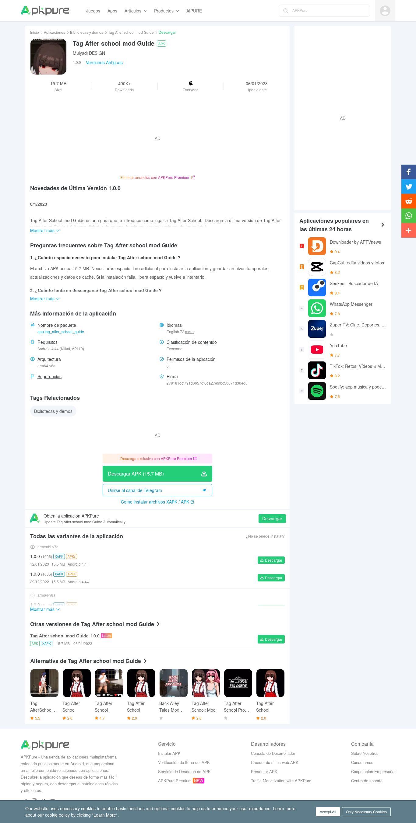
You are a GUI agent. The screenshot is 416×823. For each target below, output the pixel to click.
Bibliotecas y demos (86, 32)
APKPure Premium (175, 780)
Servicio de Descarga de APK (184, 771)
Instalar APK (169, 753)
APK (161, 43)
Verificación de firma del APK (184, 762)
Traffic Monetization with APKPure (281, 780)
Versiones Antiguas (104, 62)
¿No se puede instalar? (265, 536)
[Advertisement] (340, 117)
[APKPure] (45, 11)
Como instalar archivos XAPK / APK (155, 502)
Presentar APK (264, 771)
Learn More (104, 815)
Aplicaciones (54, 32)
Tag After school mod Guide (131, 32)
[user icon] (385, 10)
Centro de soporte (367, 780)
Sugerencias (49, 376)
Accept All (328, 811)
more (189, 332)
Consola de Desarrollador (273, 753)
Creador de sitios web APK (274, 762)
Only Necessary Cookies (366, 811)
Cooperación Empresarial (373, 771)
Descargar (272, 518)
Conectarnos (362, 762)
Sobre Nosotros (365, 753)
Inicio (34, 32)
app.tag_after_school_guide (60, 331)
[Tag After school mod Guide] (48, 56)
